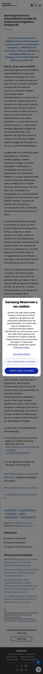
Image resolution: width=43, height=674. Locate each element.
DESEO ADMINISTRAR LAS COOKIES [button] (21, 362)
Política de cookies (21, 347)
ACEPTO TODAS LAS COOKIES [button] (21, 371)
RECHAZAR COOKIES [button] (21, 354)
